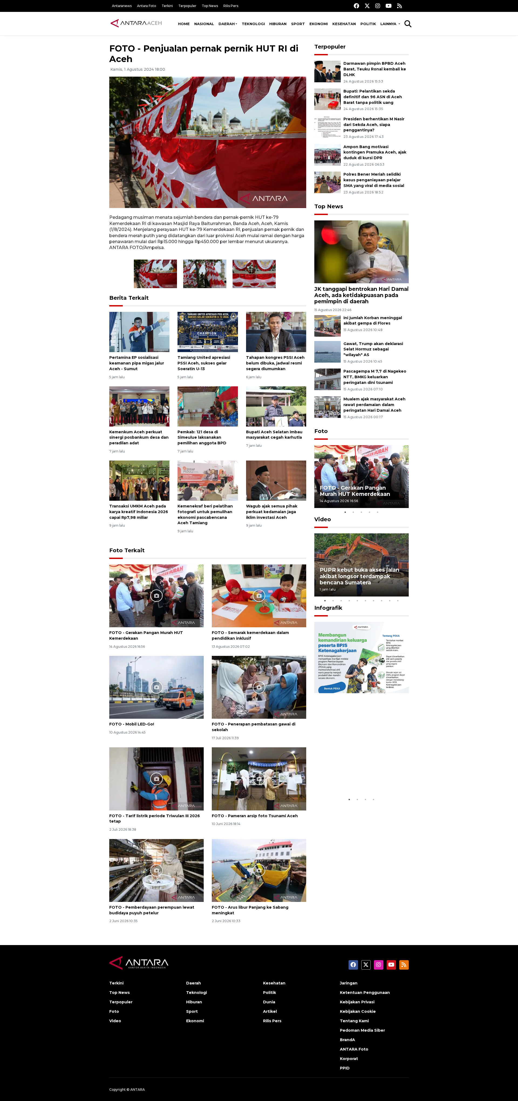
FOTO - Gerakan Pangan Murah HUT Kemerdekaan (355, 491)
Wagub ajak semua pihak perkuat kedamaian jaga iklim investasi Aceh (271, 512)
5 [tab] (377, 512)
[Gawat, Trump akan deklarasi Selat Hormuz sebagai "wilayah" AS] (327, 351)
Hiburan (278, 24)
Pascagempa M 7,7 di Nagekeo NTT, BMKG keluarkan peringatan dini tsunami (374, 377)
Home (184, 24)
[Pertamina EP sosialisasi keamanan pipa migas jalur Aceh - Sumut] (139, 331)
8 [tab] (381, 600)
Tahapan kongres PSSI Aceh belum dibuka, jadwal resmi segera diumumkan (275, 363)
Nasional (204, 24)
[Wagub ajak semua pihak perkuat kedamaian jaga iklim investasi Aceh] (276, 480)
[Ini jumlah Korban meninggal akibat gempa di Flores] (327, 325)
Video (322, 519)
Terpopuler (187, 6)
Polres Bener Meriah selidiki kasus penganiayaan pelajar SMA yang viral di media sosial (373, 180)
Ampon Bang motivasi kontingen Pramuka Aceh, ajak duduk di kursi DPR (374, 152)
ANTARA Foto (354, 1049)
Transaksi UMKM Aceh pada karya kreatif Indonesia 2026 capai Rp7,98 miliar (138, 512)
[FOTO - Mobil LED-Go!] (156, 687)
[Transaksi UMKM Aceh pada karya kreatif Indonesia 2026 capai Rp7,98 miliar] (139, 480)
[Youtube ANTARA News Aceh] (389, 5)
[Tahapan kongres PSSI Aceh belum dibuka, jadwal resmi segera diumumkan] (276, 331)
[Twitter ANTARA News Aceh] (367, 5)
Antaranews (122, 6)
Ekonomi (318, 24)
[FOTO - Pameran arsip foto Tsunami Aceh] (259, 778)
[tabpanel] (361, 476)
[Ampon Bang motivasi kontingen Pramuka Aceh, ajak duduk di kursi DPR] (327, 154)
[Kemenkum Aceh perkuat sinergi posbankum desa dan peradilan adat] (139, 405)
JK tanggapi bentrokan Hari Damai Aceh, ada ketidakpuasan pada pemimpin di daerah (361, 295)
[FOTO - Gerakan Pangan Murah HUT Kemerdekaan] (156, 595)
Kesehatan (344, 24)
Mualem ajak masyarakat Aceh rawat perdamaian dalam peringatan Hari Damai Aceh (374, 405)
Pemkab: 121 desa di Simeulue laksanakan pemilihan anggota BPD (202, 438)
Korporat (349, 1058)
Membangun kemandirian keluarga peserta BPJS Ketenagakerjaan (355, 774)
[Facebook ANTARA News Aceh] (356, 5)
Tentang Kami (354, 1020)
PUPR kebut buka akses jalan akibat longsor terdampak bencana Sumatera (359, 576)
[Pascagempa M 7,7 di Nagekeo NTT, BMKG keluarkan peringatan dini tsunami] (327, 379)
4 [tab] (369, 512)
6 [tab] (365, 600)
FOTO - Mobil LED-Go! (131, 724)
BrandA (347, 1039)
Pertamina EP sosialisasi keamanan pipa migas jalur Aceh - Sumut (136, 363)
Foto (321, 431)
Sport (298, 24)
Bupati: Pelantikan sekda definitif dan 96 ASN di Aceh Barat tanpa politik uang (372, 97)
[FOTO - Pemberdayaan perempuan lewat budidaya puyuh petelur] (156, 869)
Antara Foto (146, 6)
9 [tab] (390, 600)
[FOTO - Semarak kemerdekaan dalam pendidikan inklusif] (259, 595)
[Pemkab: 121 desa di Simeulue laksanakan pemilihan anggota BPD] (208, 405)
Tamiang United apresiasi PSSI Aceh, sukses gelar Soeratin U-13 (204, 363)
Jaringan (348, 983)
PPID (345, 1068)
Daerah (227, 24)
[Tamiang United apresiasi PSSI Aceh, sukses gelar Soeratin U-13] (208, 331)
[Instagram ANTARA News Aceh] (377, 5)
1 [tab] (345, 512)
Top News (210, 6)
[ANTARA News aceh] (136, 23)
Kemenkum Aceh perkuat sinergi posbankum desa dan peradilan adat (139, 438)
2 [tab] (353, 512)
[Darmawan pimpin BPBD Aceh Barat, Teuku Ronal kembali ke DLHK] (327, 71)
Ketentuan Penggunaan (365, 992)
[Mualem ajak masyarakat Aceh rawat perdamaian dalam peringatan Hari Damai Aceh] (327, 406)
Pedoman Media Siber (362, 1030)
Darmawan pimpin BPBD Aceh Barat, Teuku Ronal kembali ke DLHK (374, 69)
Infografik (328, 608)
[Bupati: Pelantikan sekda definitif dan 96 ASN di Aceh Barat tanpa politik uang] (327, 98)
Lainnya (388, 24)
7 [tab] (373, 600)
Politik (368, 24)
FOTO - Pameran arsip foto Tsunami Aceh (255, 815)
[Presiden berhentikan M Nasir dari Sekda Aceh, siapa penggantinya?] (327, 126)
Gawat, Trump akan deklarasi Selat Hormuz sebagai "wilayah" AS (373, 349)
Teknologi (253, 24)
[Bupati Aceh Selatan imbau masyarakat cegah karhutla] (276, 405)
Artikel (270, 1011)
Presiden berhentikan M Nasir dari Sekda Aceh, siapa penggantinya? (373, 125)
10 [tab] (398, 600)
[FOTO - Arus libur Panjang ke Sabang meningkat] (259, 869)
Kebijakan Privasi (357, 1002)
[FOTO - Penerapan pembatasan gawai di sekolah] (259, 687)
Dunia (269, 1002)
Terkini (167, 6)
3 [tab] (361, 512)
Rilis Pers (230, 6)
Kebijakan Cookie (358, 1011)
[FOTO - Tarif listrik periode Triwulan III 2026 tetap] (156, 778)
